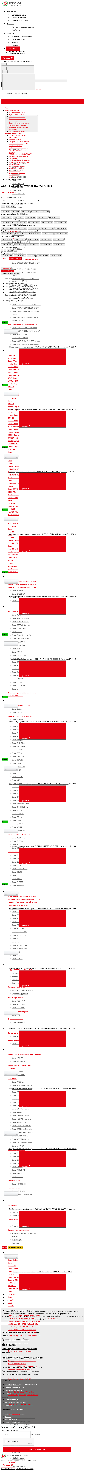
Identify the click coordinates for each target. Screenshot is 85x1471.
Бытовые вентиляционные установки (22, 587)
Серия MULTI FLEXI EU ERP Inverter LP (26, 331)
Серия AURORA (18, 841)
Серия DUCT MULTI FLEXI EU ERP (24, 269)
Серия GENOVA (18, 184)
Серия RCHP (16, 922)
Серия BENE (16, 865)
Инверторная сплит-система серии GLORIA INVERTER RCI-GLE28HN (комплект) (39, 721)
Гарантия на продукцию (20, 20)
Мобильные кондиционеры (22, 1428)
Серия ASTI (16, 736)
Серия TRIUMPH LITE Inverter (13, 549)
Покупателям (11, 11)
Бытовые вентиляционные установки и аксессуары (26, 576)
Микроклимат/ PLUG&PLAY (18, 125)
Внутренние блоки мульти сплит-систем (23, 259)
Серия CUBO (13, 1268)
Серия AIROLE (17, 723)
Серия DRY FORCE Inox (20, 638)
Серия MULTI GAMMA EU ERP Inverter (26, 341)
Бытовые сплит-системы (16, 350)
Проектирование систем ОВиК (18, 1356)
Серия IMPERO (17, 760)
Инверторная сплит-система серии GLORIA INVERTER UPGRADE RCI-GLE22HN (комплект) (42, 968)
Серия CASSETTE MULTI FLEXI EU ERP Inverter (26, 264)
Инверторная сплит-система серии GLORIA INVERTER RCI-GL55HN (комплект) (38, 534)
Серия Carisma (13, 1379)
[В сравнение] (17, 319)
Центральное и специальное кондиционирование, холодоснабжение (34, 1200)
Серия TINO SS (17, 679)
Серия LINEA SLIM (19, 655)
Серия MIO (16, 780)
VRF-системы (12, 1205)
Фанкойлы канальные (19, 1466)
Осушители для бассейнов (18, 1033)
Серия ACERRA (17, 719)
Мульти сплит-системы (16, 115)
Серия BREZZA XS (18, 594)
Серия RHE (16, 1044)
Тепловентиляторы (15, 852)
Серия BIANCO (17, 844)
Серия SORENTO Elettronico (22, 1129)
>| (7, 1303)
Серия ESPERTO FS (34, 1335)
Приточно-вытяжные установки (20, 1351)
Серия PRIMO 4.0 (18, 915)
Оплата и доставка (19, 17)
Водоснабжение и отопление (18, 606)
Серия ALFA (16, 615)
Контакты (15, 42)
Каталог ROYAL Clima (46, 114)
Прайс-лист (16, 30)
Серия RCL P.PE (18, 925)
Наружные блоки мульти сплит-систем (22, 324)
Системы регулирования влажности (17, 136)
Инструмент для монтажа (17, 987)
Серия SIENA (21, 1395)
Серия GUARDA (18, 1160)
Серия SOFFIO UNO (19, 948)
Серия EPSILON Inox (19, 645)
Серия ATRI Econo (18, 1092)
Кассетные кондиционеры (21, 1424)
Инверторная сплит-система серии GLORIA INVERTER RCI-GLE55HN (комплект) (39, 846)
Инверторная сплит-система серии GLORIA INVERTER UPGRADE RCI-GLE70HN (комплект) (42, 1209)
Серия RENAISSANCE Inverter (13, 483)
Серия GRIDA (13, 421)
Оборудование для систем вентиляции (22, 891)
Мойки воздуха (24, 834)
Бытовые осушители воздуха (19, 162)
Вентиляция (13, 158)
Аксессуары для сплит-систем (19, 154)
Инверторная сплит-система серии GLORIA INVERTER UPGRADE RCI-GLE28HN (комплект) (42, 1028)
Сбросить (4, 258)
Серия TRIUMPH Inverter (11, 538)
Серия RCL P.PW (18, 928)
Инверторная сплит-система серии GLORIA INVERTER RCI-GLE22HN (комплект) (39, 659)
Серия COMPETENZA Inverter (19, 1330)
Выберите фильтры (15, 258)
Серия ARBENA (18, 1082)
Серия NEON (13, 1288)
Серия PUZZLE (17, 665)
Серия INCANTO (18, 848)
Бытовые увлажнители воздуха (20, 716)
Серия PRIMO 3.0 (18, 912)
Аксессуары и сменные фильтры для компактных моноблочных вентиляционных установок (24, 899)
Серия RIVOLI (17, 793)
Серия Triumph (17, 1223)
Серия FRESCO (17, 1156)
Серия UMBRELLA (18, 1022)
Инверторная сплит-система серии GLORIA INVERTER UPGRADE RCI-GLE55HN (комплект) (42, 1149)
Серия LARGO (13, 1277)
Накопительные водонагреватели (15, 176)
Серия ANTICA (17, 729)
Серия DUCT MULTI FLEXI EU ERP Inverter (24, 274)
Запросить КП (25, 364)
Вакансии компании (19, 39)
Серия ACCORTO (18, 855)
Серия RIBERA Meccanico (21, 1126)
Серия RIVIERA (17, 1036)
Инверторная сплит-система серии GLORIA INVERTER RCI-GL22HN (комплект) (38, 347)
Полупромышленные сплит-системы (18, 151)
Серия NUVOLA (18, 207)
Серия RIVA (16, 790)
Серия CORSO (17, 1099)
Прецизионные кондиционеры (23, 1418)
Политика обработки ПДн (14, 1422)
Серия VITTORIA (18, 1146)
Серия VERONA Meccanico (22, 1142)
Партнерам (10, 24)
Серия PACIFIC (25, 1379)
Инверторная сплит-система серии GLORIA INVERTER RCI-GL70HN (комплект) (38, 596)
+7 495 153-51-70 (17, 51)
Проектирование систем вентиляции (22, 1361)
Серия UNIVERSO (18, 1226)
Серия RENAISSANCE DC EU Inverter (13, 475)
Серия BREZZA (17, 590)
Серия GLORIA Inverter (13, 412)
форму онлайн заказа (12, 1319)
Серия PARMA (17, 1167)
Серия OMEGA (17, 662)
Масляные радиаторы (20, 1455)
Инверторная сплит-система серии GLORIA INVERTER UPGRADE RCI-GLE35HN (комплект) (42, 1088)
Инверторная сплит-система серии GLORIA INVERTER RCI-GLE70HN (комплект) (39, 908)
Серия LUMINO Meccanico (21, 1109)
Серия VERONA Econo (20, 1139)
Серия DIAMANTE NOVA (21, 635)
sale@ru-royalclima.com (18, 53)
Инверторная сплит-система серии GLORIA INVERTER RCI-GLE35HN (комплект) (39, 784)
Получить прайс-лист (37, 1449)
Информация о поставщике (22, 36)
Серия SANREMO (18, 797)
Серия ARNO (17, 858)
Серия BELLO (17, 862)
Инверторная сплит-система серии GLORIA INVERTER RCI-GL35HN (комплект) (38, 472)
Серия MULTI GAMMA (20, 338)
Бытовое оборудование (17, 112)
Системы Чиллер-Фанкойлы (18, 1343)
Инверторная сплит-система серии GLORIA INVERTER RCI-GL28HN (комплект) (38, 409)
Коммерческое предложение (23, 27)
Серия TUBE (16, 820)
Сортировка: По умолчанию (10, 273)
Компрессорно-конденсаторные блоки (17, 165)
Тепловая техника (15, 139)
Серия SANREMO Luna (20, 803)
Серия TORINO (32, 1395)
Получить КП (13, 48)
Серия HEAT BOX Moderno (22, 1194)
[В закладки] (49, 319)
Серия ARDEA (17, 1153)
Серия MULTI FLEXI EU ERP (22, 334)
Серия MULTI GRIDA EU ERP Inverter (25, 344)
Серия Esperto (20, 1335)
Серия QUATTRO (18, 669)
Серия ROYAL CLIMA (19, 945)
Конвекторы (16, 1452)
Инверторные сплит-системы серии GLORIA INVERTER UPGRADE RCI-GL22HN (42, 1272)
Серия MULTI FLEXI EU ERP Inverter (24, 328)
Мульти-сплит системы (20, 1431)
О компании (11, 33)
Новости (15, 45)
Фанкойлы (12, 1462)
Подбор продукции (19, 15)
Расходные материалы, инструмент (20, 965)
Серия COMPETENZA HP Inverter (27, 1327)
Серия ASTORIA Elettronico (22, 1085)
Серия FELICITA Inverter (11, 404)
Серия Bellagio (17, 740)
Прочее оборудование (15, 1409)
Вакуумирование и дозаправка (20, 969)
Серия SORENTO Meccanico (22, 1132)
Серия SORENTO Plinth (20, 1136)
